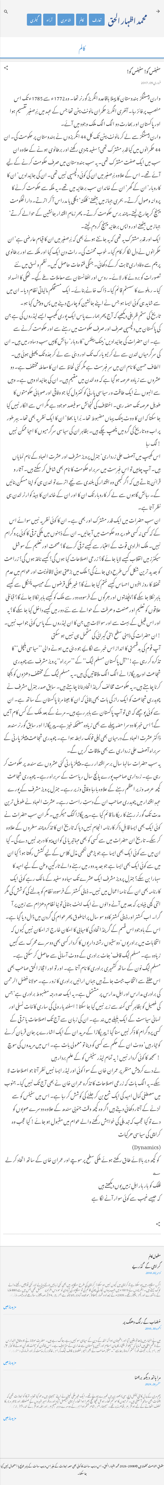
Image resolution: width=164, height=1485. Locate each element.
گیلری (34, 19)
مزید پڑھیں (9, 1306)
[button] (6, 67)
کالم (81, 19)
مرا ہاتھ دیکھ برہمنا (148, 1377)
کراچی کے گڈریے (146, 1265)
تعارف (96, 19)
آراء (49, 19)
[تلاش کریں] (6, 11)
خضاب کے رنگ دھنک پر (142, 1321)
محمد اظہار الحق (127, 19)
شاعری (66, 19)
